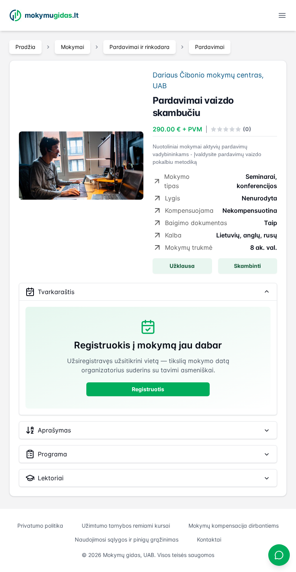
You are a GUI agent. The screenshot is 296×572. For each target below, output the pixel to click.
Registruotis (148, 389)
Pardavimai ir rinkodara (139, 47)
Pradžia (25, 47)
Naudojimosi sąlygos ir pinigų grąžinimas (126, 539)
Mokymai (72, 47)
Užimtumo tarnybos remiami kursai (126, 525)
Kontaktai (209, 539)
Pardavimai (209, 47)
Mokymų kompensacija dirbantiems (233, 525)
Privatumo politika (40, 525)
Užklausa (182, 265)
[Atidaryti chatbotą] (279, 555)
